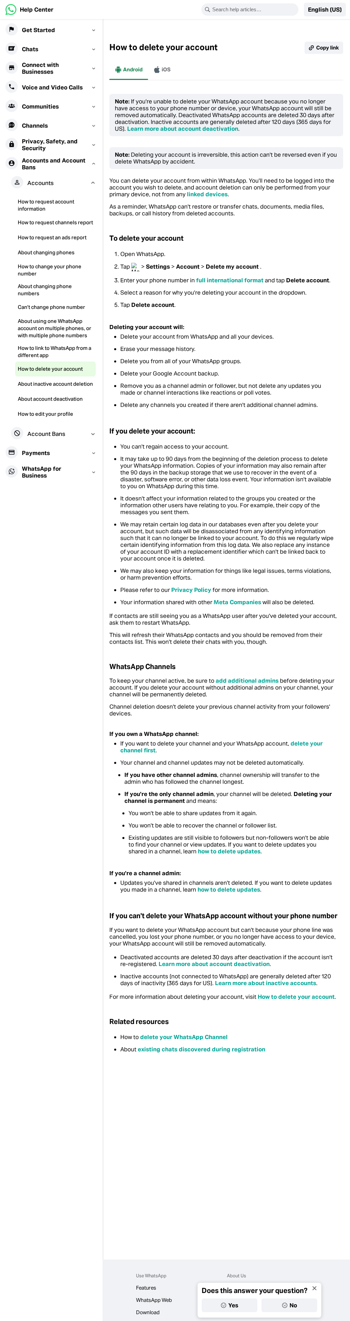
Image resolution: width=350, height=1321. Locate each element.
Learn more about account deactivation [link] (182, 128)
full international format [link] (230, 280)
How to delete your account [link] (296, 996)
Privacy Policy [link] (191, 590)
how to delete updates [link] (229, 851)
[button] (325, 9)
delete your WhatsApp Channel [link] (184, 1037)
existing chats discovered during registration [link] (201, 1049)
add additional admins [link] (247, 680)
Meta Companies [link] (237, 602)
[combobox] (254, 9)
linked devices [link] (207, 194)
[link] (29, 9)
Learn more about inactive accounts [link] (265, 983)
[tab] (128, 69)
